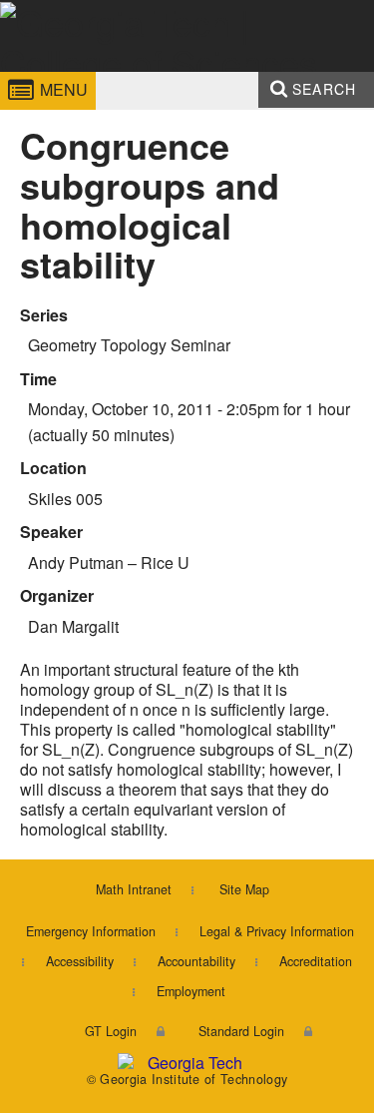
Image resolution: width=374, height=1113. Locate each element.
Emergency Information (91, 931)
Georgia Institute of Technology (56, 73)
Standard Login (241, 1031)
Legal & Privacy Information (276, 931)
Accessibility (80, 961)
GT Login (111, 1031)
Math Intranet (134, 889)
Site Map (244, 889)
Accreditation (315, 961)
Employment (191, 991)
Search (324, 89)
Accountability (196, 961)
